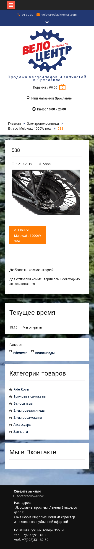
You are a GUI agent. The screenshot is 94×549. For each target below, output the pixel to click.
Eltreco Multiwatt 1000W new (29, 128)
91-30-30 (27, 14)
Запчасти (20, 431)
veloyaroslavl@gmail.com (59, 14)
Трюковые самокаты (29, 396)
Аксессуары (22, 424)
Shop (47, 164)
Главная (14, 123)
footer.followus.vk (30, 496)
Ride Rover (21, 389)
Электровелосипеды (43, 123)
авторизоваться (22, 284)
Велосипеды (23, 403)
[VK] (47, 22)
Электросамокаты (27, 417)
